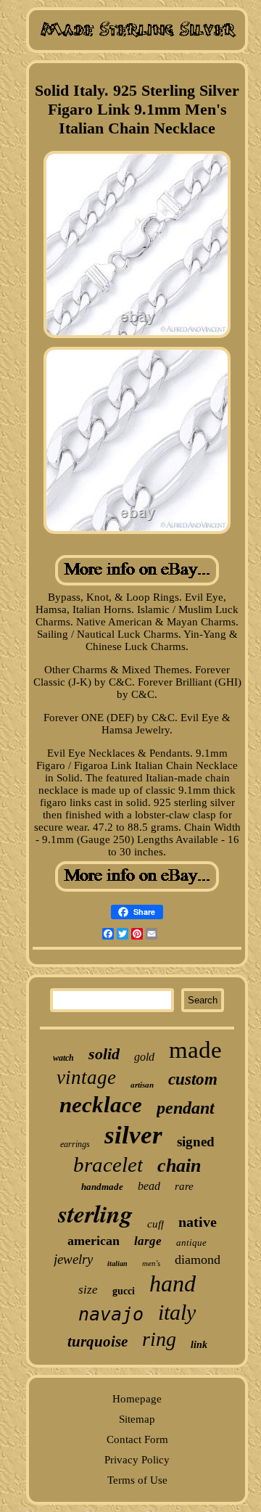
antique (191, 1242)
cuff (155, 1224)
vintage (86, 1077)
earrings (75, 1144)
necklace (100, 1104)
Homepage (137, 1399)
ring (159, 1339)
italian (117, 1263)
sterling (95, 1213)
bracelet (108, 1164)
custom (193, 1079)
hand (172, 1283)
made (195, 1050)
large (148, 1241)
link (199, 1344)
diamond (197, 1259)
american (93, 1240)
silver (133, 1135)
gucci (123, 1291)
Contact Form (137, 1439)
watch (63, 1058)
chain (179, 1165)
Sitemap (137, 1419)
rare (184, 1186)
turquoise (97, 1341)
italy (177, 1312)
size (88, 1290)
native (197, 1222)
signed (196, 1141)
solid (104, 1054)
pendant (186, 1107)
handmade (102, 1186)
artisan (142, 1084)
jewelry (73, 1259)
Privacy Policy (137, 1460)
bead (149, 1186)
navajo (111, 1314)
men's (151, 1263)
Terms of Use (137, 1480)
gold (144, 1057)
